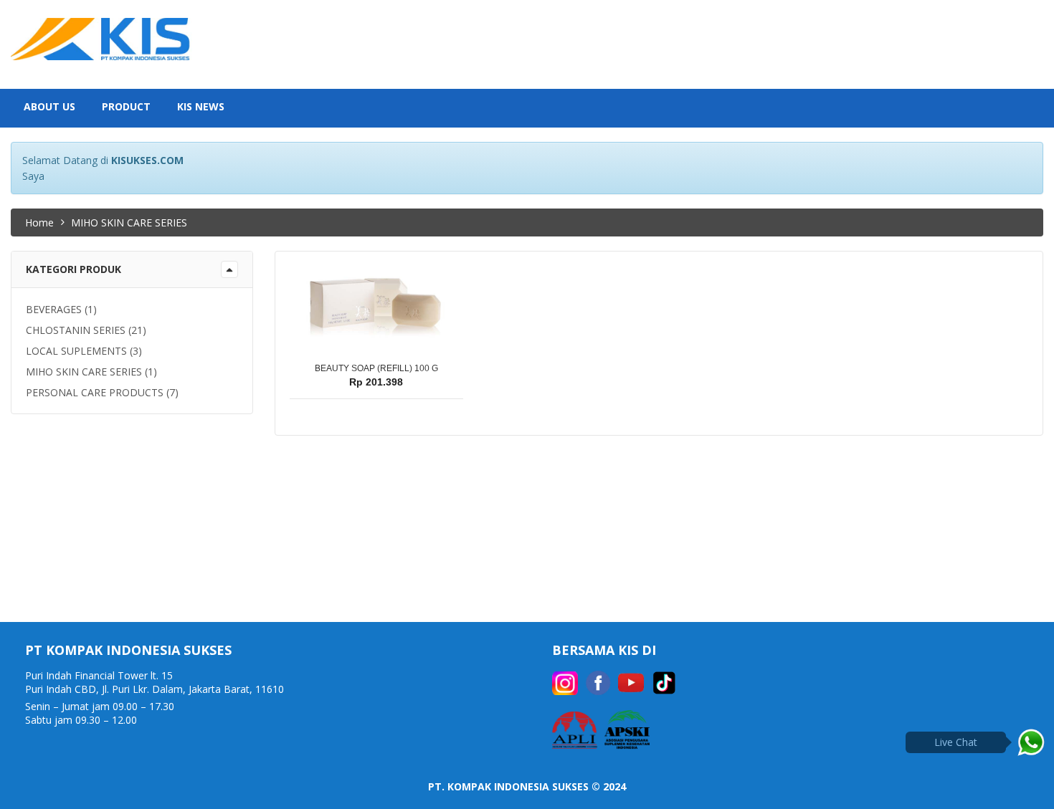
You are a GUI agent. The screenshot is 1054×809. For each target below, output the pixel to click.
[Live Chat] (1031, 742)
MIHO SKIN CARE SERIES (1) (91, 371)
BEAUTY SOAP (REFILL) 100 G (376, 368)
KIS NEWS (200, 106)
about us (49, 106)
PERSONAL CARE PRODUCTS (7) (102, 392)
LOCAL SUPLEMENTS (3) (84, 351)
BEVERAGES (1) (61, 309)
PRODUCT (126, 106)
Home (39, 222)
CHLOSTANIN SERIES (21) (86, 330)
